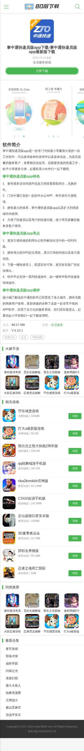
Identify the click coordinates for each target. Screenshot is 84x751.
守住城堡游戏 (28, 411)
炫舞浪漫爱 (13, 692)
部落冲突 (12, 656)
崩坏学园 (12, 663)
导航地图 (37, 337)
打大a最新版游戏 (31, 428)
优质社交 (10, 337)
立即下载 (42, 71)
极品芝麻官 (13, 707)
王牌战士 (12, 700)
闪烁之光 (12, 670)
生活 (23, 337)
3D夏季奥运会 (29, 533)
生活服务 (57, 325)
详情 (75, 416)
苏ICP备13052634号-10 (42, 731)
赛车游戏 (12, 648)
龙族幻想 (12, 678)
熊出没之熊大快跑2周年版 (38, 446)
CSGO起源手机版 (31, 498)
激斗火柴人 (13, 685)
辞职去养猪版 (28, 551)
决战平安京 (13, 714)
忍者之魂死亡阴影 (32, 568)
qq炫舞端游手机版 (32, 463)
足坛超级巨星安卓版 (33, 516)
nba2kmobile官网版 (33, 481)
